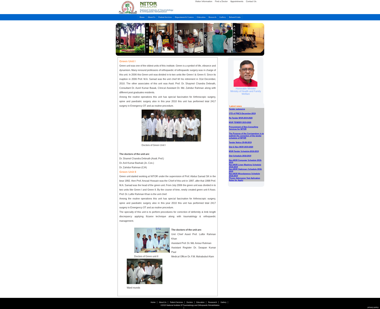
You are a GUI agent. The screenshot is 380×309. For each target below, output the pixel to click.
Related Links (235, 17)
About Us (162, 302)
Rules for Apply (236, 180)
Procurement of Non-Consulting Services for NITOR (243, 128)
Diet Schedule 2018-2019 (240, 156)
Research (212, 17)
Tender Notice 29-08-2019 (240, 142)
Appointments (236, 1)
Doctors (190, 302)
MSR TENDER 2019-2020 (240, 122)
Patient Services (176, 302)
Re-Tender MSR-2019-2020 (240, 118)
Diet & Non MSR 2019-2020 (241, 147)
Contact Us (251, 1)
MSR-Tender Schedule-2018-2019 (244, 151)
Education (201, 17)
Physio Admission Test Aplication (244, 178)
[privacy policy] (183, 308)
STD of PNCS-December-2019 (242, 113)
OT (218, 38)
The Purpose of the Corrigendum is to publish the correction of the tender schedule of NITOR (246, 135)
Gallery (222, 17)
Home (142, 17)
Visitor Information (203, 1)
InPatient (189, 38)
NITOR (130, 38)
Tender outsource (237, 109)
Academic (249, 38)
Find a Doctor (221, 1)
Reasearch (212, 302)
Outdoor (159, 38)
